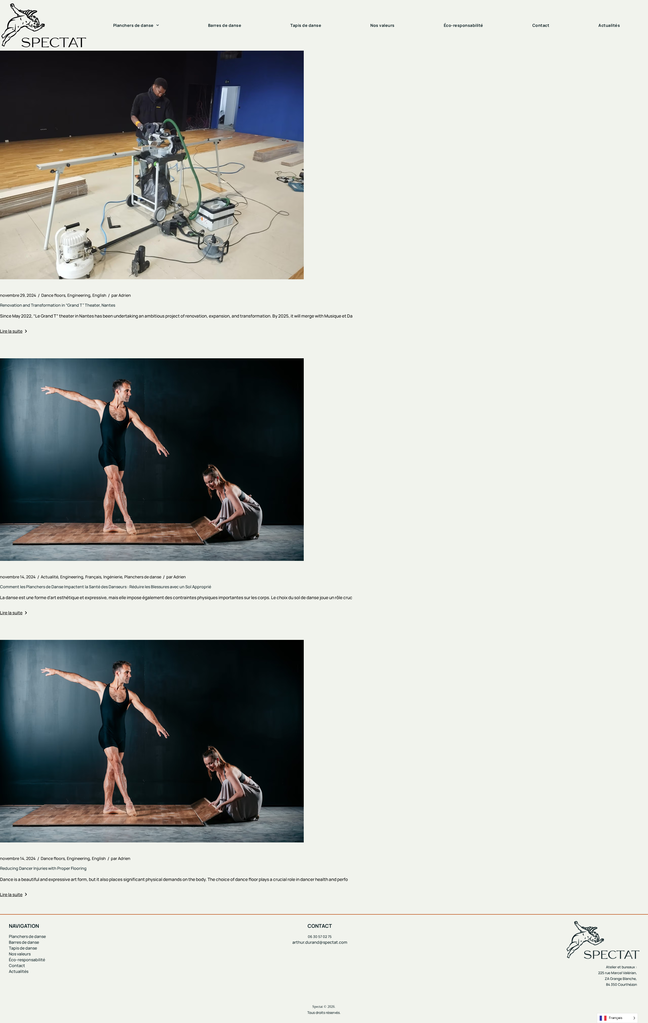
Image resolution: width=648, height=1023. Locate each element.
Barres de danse (224, 25)
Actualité (49, 577)
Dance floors (53, 295)
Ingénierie (112, 577)
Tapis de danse (305, 25)
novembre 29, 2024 (18, 295)
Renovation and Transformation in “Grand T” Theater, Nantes (57, 305)
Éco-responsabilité (463, 25)
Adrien (121, 295)
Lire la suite (11, 331)
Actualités (609, 25)
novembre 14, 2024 (18, 577)
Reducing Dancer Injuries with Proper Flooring (43, 868)
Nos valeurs (382, 25)
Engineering (78, 295)
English (99, 295)
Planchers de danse (133, 25)
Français (93, 577)
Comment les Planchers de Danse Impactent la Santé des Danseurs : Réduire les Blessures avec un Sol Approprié (105, 586)
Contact (541, 25)
